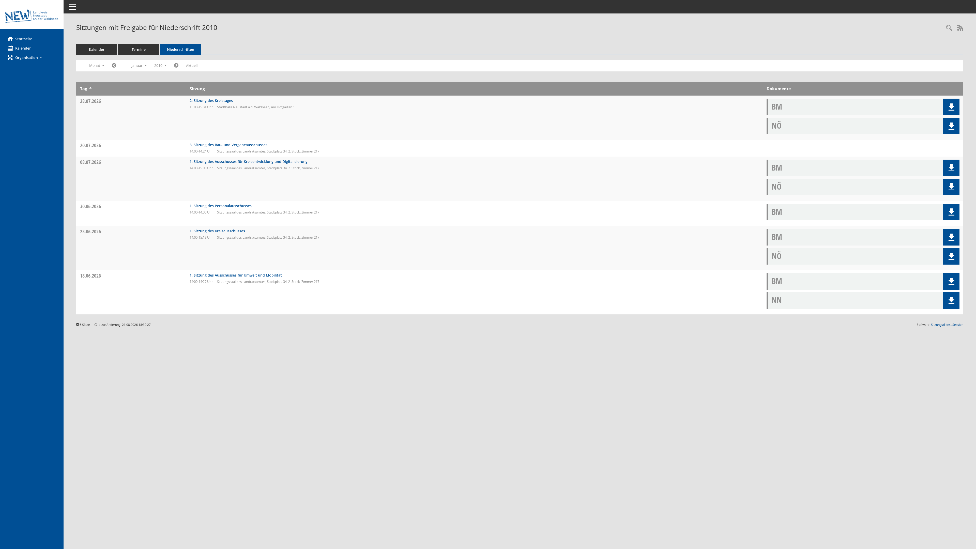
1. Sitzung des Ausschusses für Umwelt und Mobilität (236, 275)
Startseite (23, 38)
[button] (32, 57)
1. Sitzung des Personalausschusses (221, 205)
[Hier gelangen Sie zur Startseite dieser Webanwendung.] (32, 16)
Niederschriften (180, 49)
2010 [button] (158, 65)
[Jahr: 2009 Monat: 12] (114, 65)
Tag (83, 89)
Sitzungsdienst (947, 325)
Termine (139, 49)
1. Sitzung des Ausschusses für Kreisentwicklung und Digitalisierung (249, 161)
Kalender (23, 48)
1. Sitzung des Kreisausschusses (217, 230)
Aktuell (192, 65)
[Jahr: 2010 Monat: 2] (176, 65)
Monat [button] (95, 65)
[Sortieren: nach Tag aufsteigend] (90, 89)
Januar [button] (137, 65)
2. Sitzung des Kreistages (211, 100)
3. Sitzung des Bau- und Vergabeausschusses (228, 144)
